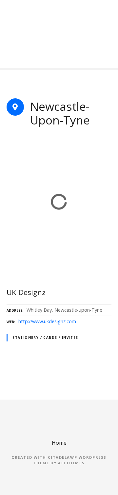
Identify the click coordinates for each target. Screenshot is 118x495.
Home (59, 442)
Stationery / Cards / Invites (45, 337)
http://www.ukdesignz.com (47, 321)
